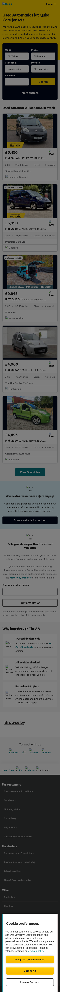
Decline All (30, 970)
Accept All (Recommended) (30, 959)
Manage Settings (30, 982)
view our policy (36, 951)
